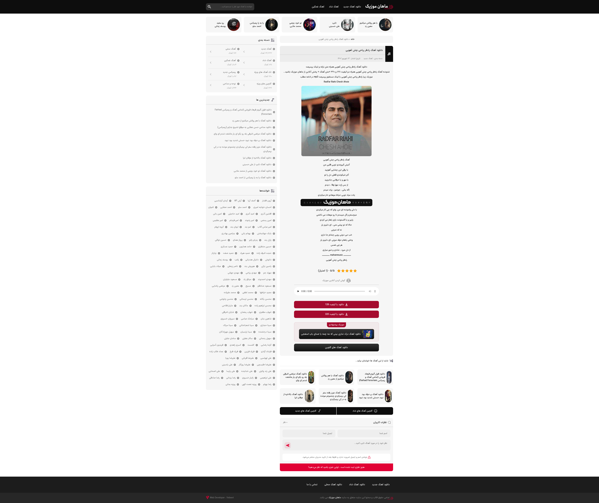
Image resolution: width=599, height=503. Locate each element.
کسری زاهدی (235, 345)
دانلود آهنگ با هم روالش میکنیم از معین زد (251, 120)
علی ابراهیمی (265, 377)
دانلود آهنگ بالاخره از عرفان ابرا (257, 158)
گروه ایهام (219, 227)
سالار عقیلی (247, 338)
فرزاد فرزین (249, 351)
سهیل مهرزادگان (226, 332)
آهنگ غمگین (318, 7)
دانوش (268, 259)
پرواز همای (238, 240)
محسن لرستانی (246, 299)
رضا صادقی (214, 377)
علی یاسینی (227, 364)
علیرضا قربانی (248, 358)
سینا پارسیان (246, 332)
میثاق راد (247, 279)
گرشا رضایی (266, 345)
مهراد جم (267, 273)
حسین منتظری (264, 246)
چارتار (214, 253)
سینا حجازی (265, 325)
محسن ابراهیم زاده (263, 305)
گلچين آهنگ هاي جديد (305, 411)
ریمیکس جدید (229, 72)
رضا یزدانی (231, 377)
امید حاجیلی (233, 214)
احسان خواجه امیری (262, 207)
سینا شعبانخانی (246, 325)
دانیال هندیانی (252, 259)
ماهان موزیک (379, 6)
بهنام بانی (246, 233)
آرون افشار (266, 200)
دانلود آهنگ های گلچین (336, 347)
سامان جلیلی (230, 338)
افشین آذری (266, 214)
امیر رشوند (249, 220)
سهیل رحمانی (265, 338)
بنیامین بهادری (228, 233)
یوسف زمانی (222, 259)
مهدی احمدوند (264, 279)
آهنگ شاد (334, 7)
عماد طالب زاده (216, 351)
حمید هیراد (245, 253)
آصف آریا (252, 200)
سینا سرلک (228, 325)
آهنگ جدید (368, 58)
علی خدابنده (247, 371)
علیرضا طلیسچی (264, 364)
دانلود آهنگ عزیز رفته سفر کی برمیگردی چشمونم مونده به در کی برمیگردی (243, 149)
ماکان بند (243, 305)
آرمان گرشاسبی (221, 200)
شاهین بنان (266, 318)
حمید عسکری (227, 246)
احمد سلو (242, 207)
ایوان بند (234, 227)
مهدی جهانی (233, 273)
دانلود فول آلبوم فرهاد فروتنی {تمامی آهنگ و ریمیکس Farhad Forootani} (243, 112)
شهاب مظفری (265, 312)
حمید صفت (228, 253)
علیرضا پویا (230, 358)
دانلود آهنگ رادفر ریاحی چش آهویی (364, 50)
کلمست (251, 345)
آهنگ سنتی (231, 49)
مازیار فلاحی (227, 305)
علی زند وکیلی (265, 371)
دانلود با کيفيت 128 (334, 304)
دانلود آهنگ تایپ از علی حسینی (257, 164)
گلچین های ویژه (264, 83)
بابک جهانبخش (264, 233)
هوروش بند (249, 266)
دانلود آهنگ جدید (352, 7)
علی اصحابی (214, 371)
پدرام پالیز (253, 240)
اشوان (211, 207)
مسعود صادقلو (264, 286)
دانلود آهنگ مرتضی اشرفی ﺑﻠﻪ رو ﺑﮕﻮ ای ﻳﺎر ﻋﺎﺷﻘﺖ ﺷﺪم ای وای (242, 134)
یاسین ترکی (266, 266)
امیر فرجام (234, 220)
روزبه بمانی (231, 384)
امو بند (248, 227)
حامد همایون (245, 246)
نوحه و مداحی (229, 83)
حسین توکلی (220, 240)
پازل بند (267, 240)
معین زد (235, 286)
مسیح (248, 286)
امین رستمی (266, 220)
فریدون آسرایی (216, 345)
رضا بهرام (267, 384)
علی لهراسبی (265, 358)
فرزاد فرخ (234, 351)
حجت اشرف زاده (264, 253)
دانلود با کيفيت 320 (334, 314)
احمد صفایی (226, 207)
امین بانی (217, 214)
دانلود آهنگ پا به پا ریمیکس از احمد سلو (253, 177)
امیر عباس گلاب (264, 227)
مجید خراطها (265, 292)
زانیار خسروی (247, 377)
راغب (237, 259)
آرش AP (237, 200)
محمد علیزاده (230, 292)
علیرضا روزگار (244, 364)
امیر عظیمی (218, 220)
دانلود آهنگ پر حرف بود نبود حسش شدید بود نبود (248, 140)
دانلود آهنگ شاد (357, 484)
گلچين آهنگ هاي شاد (363, 411)
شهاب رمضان (246, 312)
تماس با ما (312, 484)
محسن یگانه (265, 299)
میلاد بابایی (215, 266)
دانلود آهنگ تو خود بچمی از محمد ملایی (252, 171)
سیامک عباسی (247, 318)
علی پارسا (230, 371)
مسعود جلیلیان (230, 279)
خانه (352, 39)
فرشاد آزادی (266, 351)
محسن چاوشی (226, 299)
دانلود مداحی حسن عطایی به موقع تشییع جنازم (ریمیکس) (244, 127)
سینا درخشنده (264, 332)
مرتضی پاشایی (218, 286)
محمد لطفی (247, 292)
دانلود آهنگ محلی (333, 484)
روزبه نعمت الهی (249, 384)
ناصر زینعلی (232, 266)
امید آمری (250, 214)
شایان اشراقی (228, 312)
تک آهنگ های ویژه (262, 72)
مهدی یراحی (251, 273)
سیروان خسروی (228, 318)
